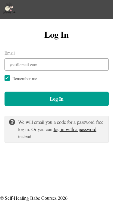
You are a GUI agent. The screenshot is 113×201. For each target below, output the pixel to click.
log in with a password (75, 129)
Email (10, 53)
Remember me (24, 78)
